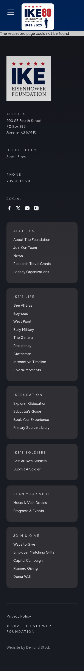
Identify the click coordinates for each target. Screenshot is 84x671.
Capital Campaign (28, 560)
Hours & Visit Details (30, 503)
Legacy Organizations (31, 272)
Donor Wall (22, 576)
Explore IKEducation (29, 403)
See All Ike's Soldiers (30, 461)
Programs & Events (28, 511)
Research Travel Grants (32, 264)
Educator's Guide (27, 411)
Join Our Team (25, 247)
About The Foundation (31, 239)
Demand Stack (38, 647)
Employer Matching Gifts (33, 552)
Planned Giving (25, 568)
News (18, 256)
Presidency (22, 346)
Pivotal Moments (27, 370)
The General (23, 337)
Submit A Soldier (26, 469)
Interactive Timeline (29, 362)
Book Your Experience (31, 419)
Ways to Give (24, 544)
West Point (22, 321)
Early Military (23, 329)
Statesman (22, 354)
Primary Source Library (31, 427)
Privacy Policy (18, 616)
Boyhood (20, 313)
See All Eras (22, 305)
